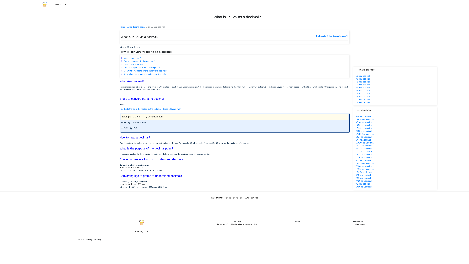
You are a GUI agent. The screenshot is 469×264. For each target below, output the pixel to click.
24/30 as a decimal (364, 131)
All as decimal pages (136, 27)
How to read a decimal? (132, 64)
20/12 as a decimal (364, 155)
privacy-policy (251, 224)
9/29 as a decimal (363, 116)
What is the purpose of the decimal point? (140, 68)
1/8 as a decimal (363, 76)
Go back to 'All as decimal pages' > (332, 36)
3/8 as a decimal (363, 79)
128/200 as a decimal (365, 169)
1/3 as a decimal (363, 85)
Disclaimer (240, 224)
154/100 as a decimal (365, 119)
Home (122, 27)
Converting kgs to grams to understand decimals (143, 74)
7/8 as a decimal (363, 96)
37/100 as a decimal (364, 122)
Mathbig (97, 239)
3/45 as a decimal (363, 160)
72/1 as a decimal (363, 178)
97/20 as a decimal (364, 181)
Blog (66, 4)
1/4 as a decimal (363, 94)
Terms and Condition (226, 224)
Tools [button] (57, 4)
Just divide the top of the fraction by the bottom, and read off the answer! (150, 109)
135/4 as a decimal (364, 137)
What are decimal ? (131, 58)
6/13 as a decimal (363, 175)
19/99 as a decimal (364, 187)
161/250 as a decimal (365, 163)
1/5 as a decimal (363, 99)
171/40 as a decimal (364, 128)
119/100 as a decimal (365, 143)
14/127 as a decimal (364, 146)
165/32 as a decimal (364, 125)
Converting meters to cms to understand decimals (144, 71)
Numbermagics (358, 224)
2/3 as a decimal (363, 88)
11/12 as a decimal (364, 152)
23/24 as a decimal (364, 149)
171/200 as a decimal (365, 134)
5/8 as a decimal (363, 82)
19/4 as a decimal (363, 140)
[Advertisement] (13, 58)
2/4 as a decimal (363, 91)
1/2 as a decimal (363, 102)
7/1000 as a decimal (364, 166)
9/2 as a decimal (363, 184)
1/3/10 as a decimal (364, 172)
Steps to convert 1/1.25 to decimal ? (138, 61)
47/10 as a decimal (364, 157)
